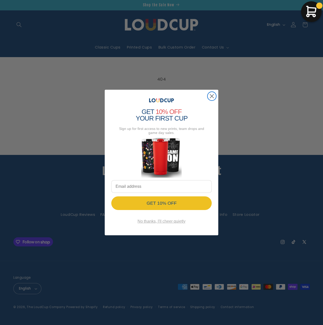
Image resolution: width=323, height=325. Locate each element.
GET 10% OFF (162, 203)
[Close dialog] (211, 96)
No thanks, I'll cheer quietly (161, 221)
